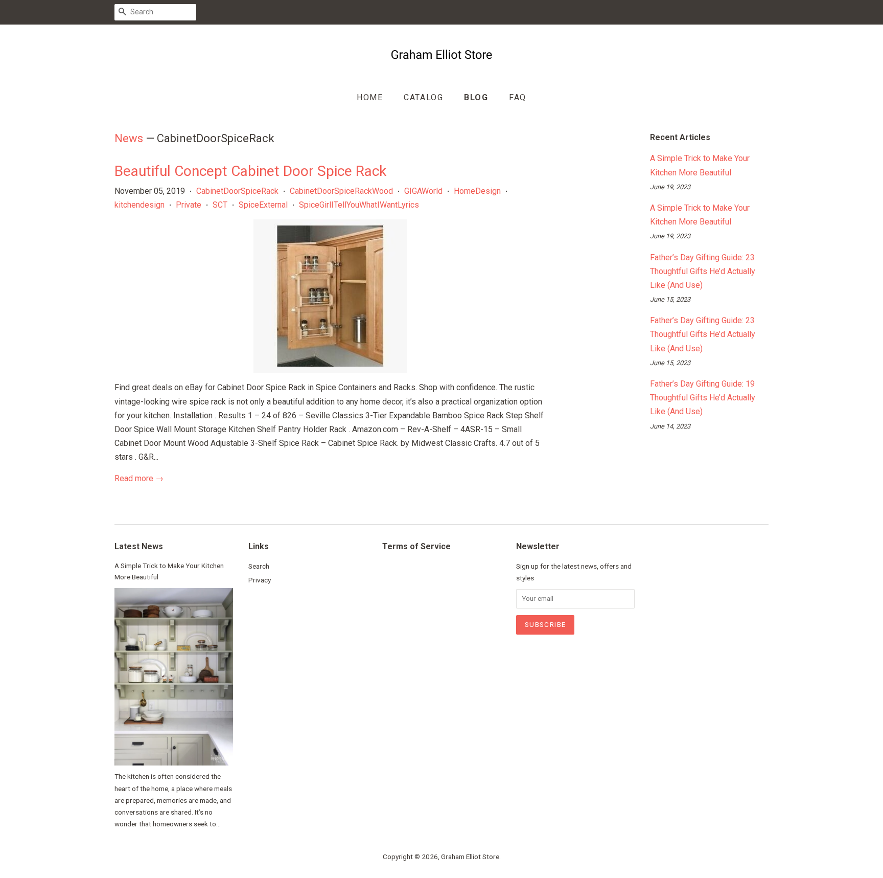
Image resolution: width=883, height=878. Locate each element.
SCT (220, 205)
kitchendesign (139, 205)
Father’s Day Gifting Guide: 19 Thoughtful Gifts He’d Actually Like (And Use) (702, 397)
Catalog (423, 97)
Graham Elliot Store (470, 856)
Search (258, 566)
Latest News (138, 546)
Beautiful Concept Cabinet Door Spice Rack (250, 171)
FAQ (517, 97)
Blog (476, 97)
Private (188, 205)
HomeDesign (477, 191)
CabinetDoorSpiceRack (237, 191)
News (128, 138)
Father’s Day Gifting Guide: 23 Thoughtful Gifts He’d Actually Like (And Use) (702, 271)
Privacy (259, 580)
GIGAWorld (423, 191)
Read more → (139, 478)
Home (370, 97)
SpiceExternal (263, 205)
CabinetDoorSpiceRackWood (341, 191)
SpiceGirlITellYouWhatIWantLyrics (359, 205)
